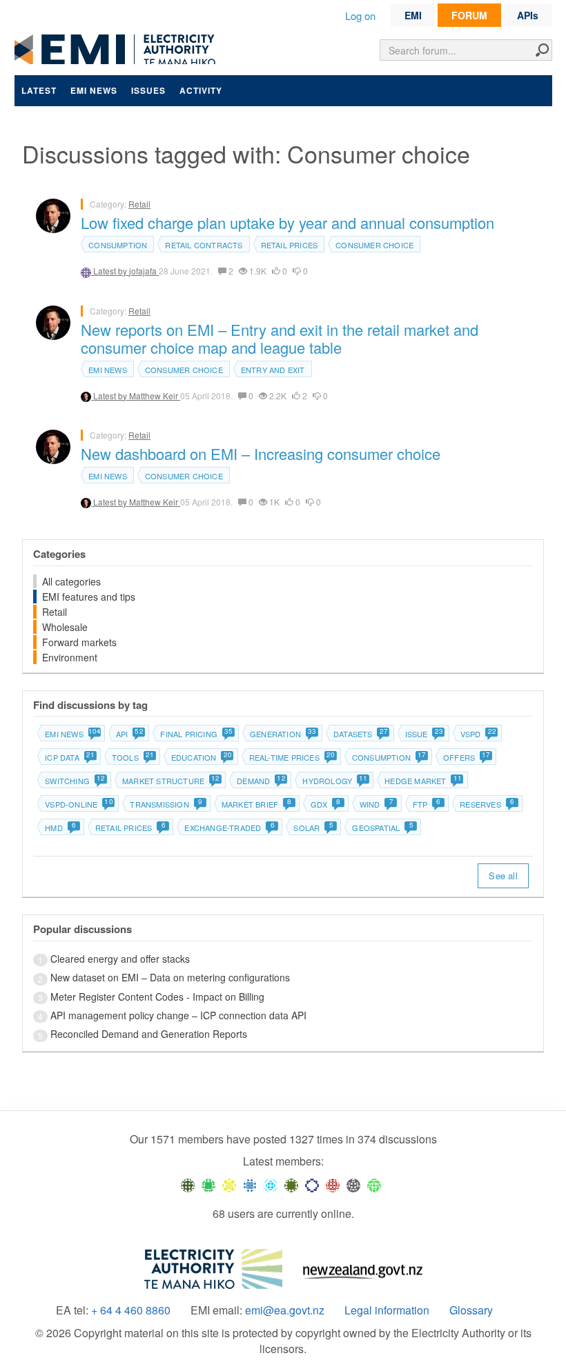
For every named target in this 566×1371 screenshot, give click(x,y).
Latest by (111, 271)
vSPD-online (78, 804)
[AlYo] (229, 1184)
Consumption (117, 244)
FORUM (469, 15)
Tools (132, 757)
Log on (360, 15)
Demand (260, 780)
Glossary (471, 1310)
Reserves (487, 804)
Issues (148, 90)
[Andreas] (333, 1184)
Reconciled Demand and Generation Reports (148, 1034)
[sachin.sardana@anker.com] (353, 1184)
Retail (139, 204)
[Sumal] (250, 1184)
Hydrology (334, 780)
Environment (69, 657)
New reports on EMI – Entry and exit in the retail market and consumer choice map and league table (279, 338)
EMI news (93, 90)
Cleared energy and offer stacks (120, 958)
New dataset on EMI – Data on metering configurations (170, 977)
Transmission (166, 804)
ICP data (69, 757)
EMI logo (118, 49)
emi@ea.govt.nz (284, 1310)
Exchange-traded (229, 827)
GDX (325, 804)
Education (201, 757)
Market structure (170, 780)
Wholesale (65, 627)
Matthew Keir (154, 395)
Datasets (360, 733)
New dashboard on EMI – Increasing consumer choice (260, 453)
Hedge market (422, 780)
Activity (200, 90)
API (129, 733)
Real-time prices (291, 757)
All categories (71, 581)
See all (503, 875)
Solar (313, 827)
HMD (60, 827)
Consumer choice (374, 244)
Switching (74, 780)
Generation (282, 733)
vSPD (478, 733)
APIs (527, 15)
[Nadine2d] (270, 1184)
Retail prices (289, 244)
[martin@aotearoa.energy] (291, 1184)
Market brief (257, 804)
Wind (376, 804)
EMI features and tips (88, 596)
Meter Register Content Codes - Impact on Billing (157, 996)
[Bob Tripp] (374, 1184)
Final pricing (196, 733)
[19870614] (208, 1184)
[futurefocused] (312, 1184)
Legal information (386, 1310)
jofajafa (144, 271)
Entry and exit (273, 369)
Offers (466, 757)
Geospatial (382, 827)
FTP (427, 804)
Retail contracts (203, 244)
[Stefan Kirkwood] (188, 1184)
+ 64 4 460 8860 (130, 1310)
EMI (413, 15)
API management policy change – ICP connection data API (178, 1015)
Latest (39, 90)
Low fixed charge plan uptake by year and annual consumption (287, 222)
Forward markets (79, 642)
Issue (423, 733)
